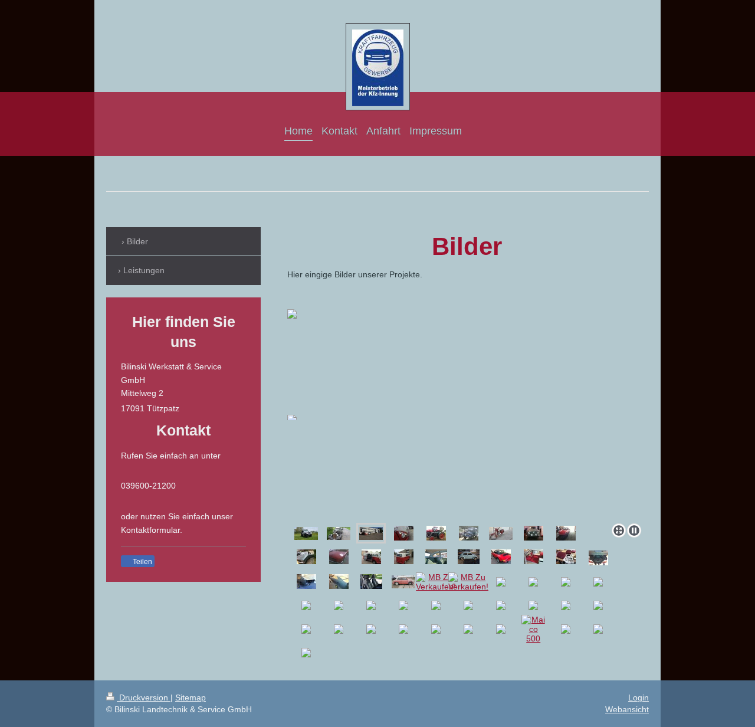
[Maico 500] (533, 629)
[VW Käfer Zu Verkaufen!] (436, 556)
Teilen (141, 562)
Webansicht (627, 709)
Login (638, 697)
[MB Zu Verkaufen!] (436, 581)
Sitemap (190, 697)
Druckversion (143, 697)
